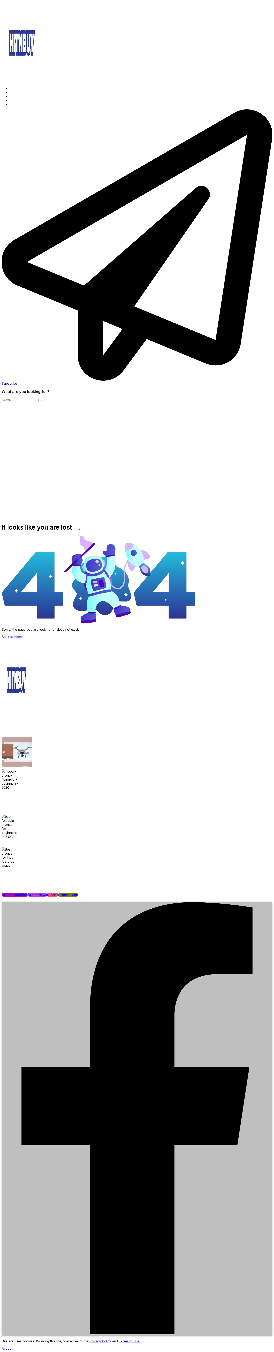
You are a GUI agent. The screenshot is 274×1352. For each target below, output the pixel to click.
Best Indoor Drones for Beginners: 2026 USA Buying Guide (34, 791)
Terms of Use (129, 1341)
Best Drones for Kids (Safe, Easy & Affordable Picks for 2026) (35, 869)
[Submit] (41, 400)
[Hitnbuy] (22, 81)
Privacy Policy (100, 1341)
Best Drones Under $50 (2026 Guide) (22, 759)
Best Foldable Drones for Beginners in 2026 (26, 837)
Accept (7, 1348)
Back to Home (12, 637)
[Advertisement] (137, 432)
